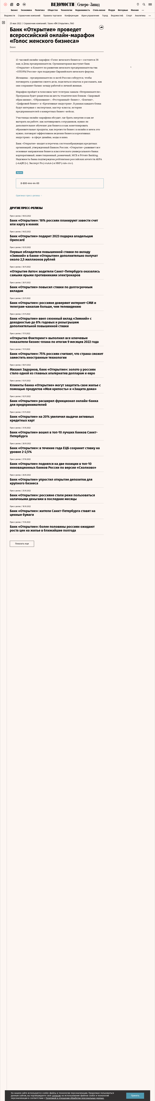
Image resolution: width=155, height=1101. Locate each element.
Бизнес (14, 10)
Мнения (135, 10)
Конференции (71, 15)
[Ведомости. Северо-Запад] (88, 4)
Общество (53, 10)
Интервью (123, 10)
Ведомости (9, 15)
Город (105, 15)
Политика (40, 10)
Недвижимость (82, 10)
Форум (111, 10)
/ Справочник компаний (33, 23)
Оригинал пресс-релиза (28, 195)
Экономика (26, 10)
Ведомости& (117, 15)
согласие (56, 1095)
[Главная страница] (62, 4)
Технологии (66, 10)
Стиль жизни (99, 10)
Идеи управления (90, 15)
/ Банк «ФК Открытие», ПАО (60, 23)
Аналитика (140, 15)
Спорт (129, 15)
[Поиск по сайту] (143, 4)
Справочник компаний (29, 15)
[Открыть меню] (150, 4)
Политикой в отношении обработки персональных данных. (75, 1098)
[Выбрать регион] (137, 4)
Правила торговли (52, 15)
